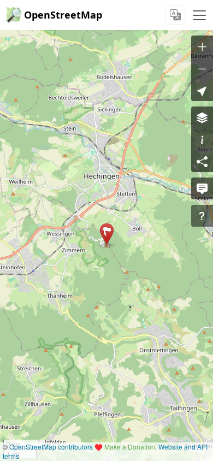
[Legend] (202, 139)
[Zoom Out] (202, 68)
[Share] (202, 161)
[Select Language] (175, 15)
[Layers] (202, 117)
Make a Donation (129, 446)
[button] (107, 234)
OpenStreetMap (63, 14)
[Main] (199, 15)
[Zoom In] (202, 46)
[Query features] (202, 216)
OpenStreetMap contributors (51, 446)
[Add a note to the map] (202, 188)
